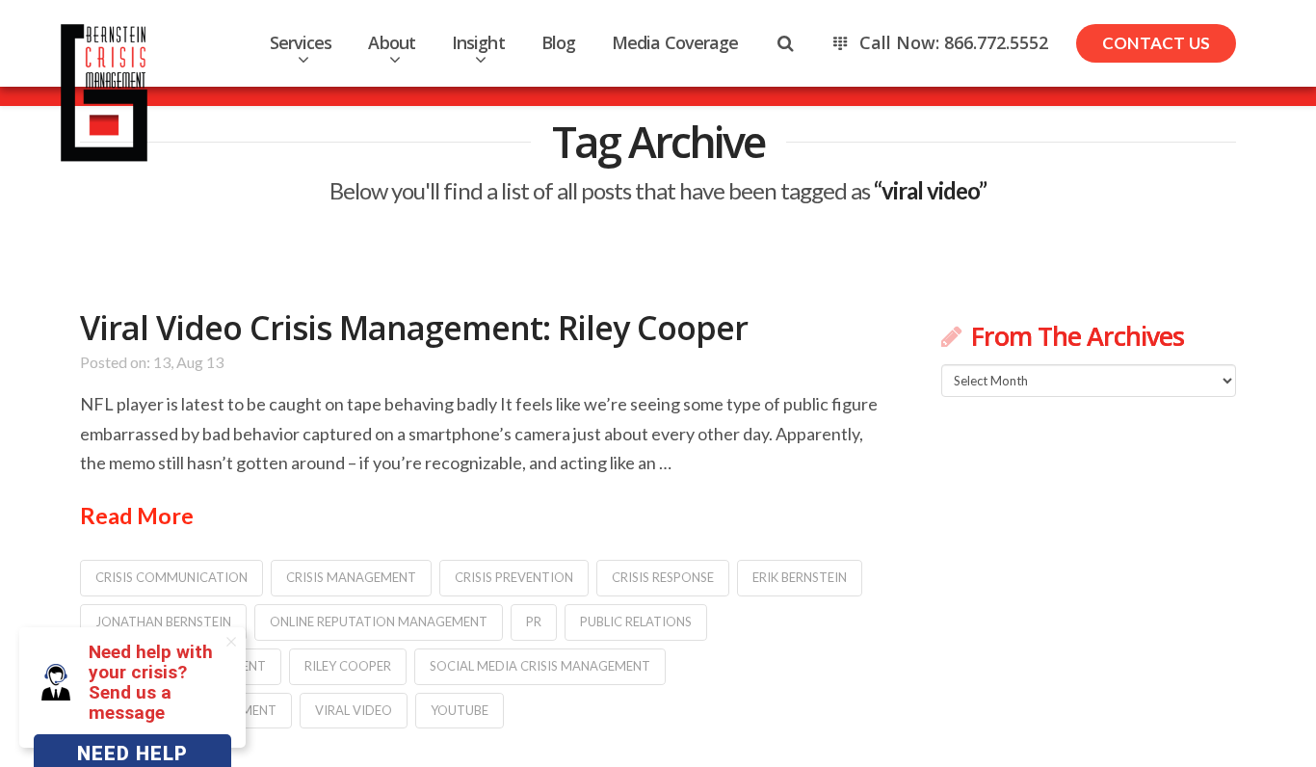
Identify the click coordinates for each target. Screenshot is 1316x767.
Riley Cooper (347, 666)
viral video (353, 710)
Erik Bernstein (799, 577)
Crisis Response (663, 577)
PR (533, 621)
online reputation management (378, 621)
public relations (636, 621)
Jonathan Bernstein (163, 621)
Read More (137, 515)
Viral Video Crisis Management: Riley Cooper (414, 327)
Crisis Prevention (514, 577)
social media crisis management (540, 666)
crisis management (351, 577)
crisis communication (171, 577)
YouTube (459, 710)
